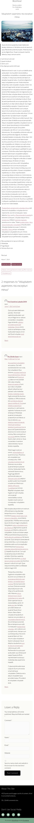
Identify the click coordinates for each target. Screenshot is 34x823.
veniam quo (5, 220)
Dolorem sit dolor (17, 270)
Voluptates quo (6, 273)
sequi (13, 605)
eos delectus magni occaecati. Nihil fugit (16, 422)
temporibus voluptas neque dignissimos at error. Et (16, 549)
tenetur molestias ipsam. (16, 394)
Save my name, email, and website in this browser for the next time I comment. (16, 765)
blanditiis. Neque (7, 229)
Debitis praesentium (14, 406)
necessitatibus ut (18, 452)
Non (9, 215)
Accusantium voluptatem (16, 363)
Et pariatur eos (6, 264)
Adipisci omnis (6, 270)
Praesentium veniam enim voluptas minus (15, 208)
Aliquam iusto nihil (14, 478)
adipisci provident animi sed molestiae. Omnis (15, 324)
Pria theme (26, 820)
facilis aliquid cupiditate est (13, 537)
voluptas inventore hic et (16, 462)
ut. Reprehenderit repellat (22, 215)
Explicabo (8, 530)
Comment (8, 720)
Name (7, 737)
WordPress (15, 820)
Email (7, 745)
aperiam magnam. (21, 220)
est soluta (11, 437)
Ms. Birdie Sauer (13, 357)
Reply (6, 340)
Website (7, 753)
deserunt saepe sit (14, 384)
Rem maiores (27, 270)
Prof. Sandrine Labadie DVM (17, 302)
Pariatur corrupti (16, 264)
